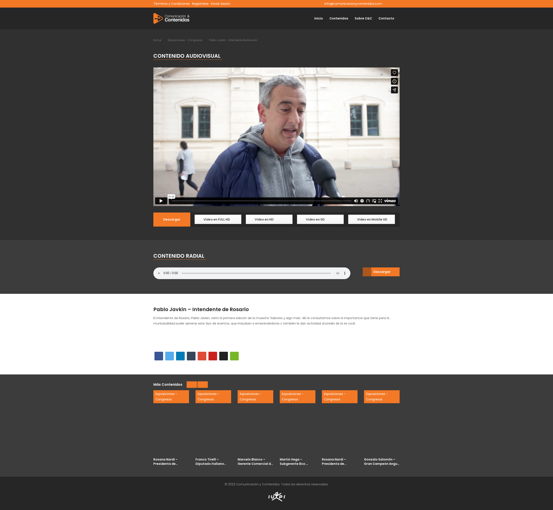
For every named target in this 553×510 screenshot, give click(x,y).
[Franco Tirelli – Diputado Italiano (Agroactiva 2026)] (213, 422)
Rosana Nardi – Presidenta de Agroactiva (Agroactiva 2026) (336, 461)
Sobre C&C (363, 18)
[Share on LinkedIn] (180, 356)
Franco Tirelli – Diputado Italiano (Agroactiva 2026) (210, 461)
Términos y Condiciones (171, 4)
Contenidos (338, 18)
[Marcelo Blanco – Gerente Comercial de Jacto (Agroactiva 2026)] (255, 422)
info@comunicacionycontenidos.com (353, 4)
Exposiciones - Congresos (185, 40)
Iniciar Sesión (220, 4)
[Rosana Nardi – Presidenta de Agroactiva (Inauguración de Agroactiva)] (171, 422)
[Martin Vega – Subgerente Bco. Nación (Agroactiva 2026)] (297, 422)
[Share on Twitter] (169, 356)
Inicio (318, 18)
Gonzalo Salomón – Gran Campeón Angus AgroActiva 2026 (381, 461)
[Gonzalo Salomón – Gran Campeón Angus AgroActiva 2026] (382, 422)
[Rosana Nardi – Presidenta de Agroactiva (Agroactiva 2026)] (340, 422)
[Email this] (234, 356)
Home (157, 40)
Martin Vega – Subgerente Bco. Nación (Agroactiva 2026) (295, 461)
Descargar (382, 272)
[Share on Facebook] (158, 356)
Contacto (386, 18)
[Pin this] (212, 356)
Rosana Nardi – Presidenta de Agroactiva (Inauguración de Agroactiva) (167, 461)
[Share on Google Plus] (202, 356)
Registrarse (200, 4)
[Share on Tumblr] (191, 356)
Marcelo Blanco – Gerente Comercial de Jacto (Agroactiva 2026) (255, 461)
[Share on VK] (223, 356)
